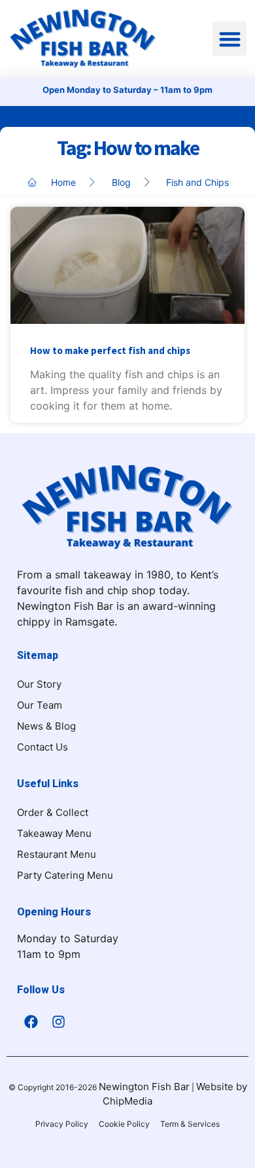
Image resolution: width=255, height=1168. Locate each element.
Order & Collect (52, 812)
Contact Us (42, 747)
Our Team (39, 705)
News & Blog (46, 726)
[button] (229, 39)
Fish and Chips (197, 182)
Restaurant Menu (56, 854)
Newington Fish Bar (144, 1086)
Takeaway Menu (54, 833)
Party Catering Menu (65, 875)
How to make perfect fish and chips (110, 350)
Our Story (39, 684)
